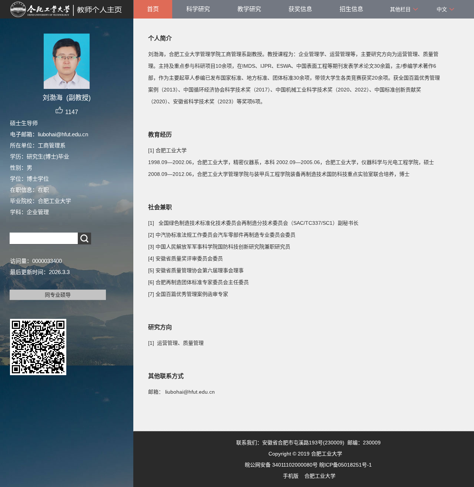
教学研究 (249, 9)
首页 (153, 9)
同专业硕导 (58, 295)
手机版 (290, 476)
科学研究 (198, 9)
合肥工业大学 (320, 476)
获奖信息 (300, 9)
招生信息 (351, 9)
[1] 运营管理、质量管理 (176, 343)
